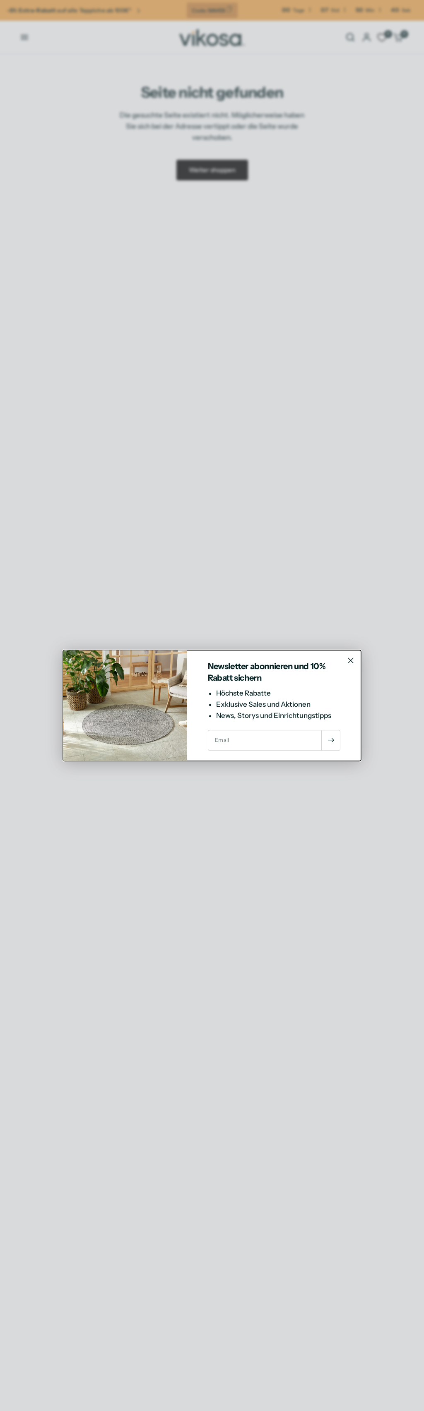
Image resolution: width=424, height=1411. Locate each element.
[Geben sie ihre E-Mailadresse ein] (330, 740)
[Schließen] (350, 660)
